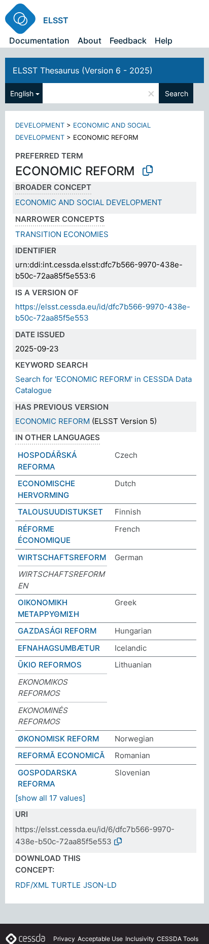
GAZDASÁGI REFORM (57, 631)
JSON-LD (100, 885)
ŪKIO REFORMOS (50, 665)
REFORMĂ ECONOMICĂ (61, 755)
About (89, 40)
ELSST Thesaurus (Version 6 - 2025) (83, 70)
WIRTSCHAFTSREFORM (62, 557)
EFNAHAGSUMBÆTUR (59, 648)
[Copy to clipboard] (148, 170)
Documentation (39, 40)
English (21, 93)
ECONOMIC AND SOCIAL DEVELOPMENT (88, 202)
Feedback (128, 40)
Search (176, 93)
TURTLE (66, 885)
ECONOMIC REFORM (52, 421)
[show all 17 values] (50, 798)
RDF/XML (32, 885)
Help (163, 40)
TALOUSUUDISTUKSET (60, 512)
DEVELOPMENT (39, 125)
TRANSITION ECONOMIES (62, 234)
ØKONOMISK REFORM (58, 738)
